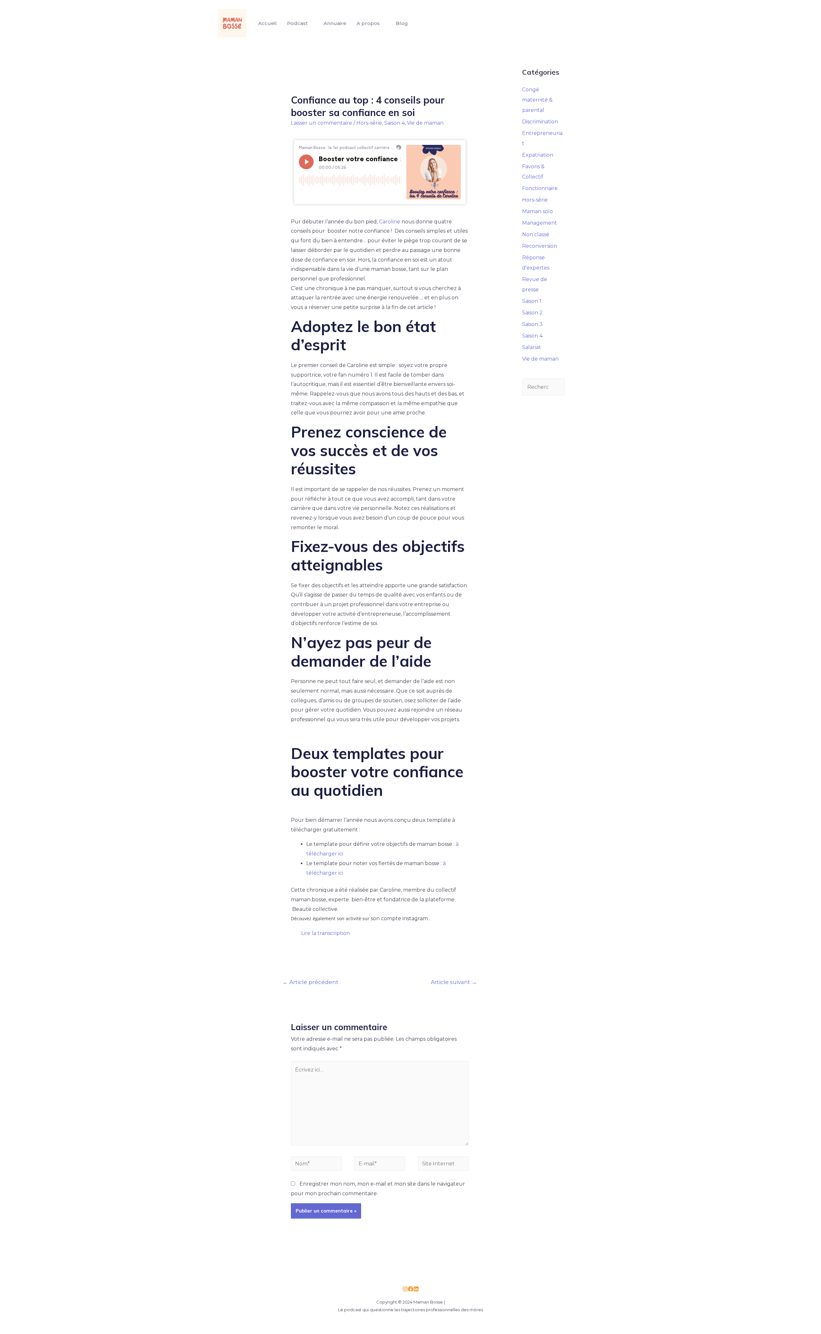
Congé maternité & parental (537, 100)
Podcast (297, 23)
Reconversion (539, 246)
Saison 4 (394, 123)
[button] (380, 933)
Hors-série (369, 123)
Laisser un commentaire (321, 123)
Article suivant (454, 982)
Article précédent (310, 982)
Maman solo (537, 211)
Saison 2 (532, 313)
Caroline (389, 222)
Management (539, 223)
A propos (368, 23)
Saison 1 (531, 301)
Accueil (267, 23)
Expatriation (537, 155)
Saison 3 (532, 324)
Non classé (535, 234)
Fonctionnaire (540, 188)
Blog (402, 23)
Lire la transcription (325, 933)
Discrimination (540, 122)
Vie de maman (425, 123)
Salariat (531, 347)
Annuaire (335, 23)
